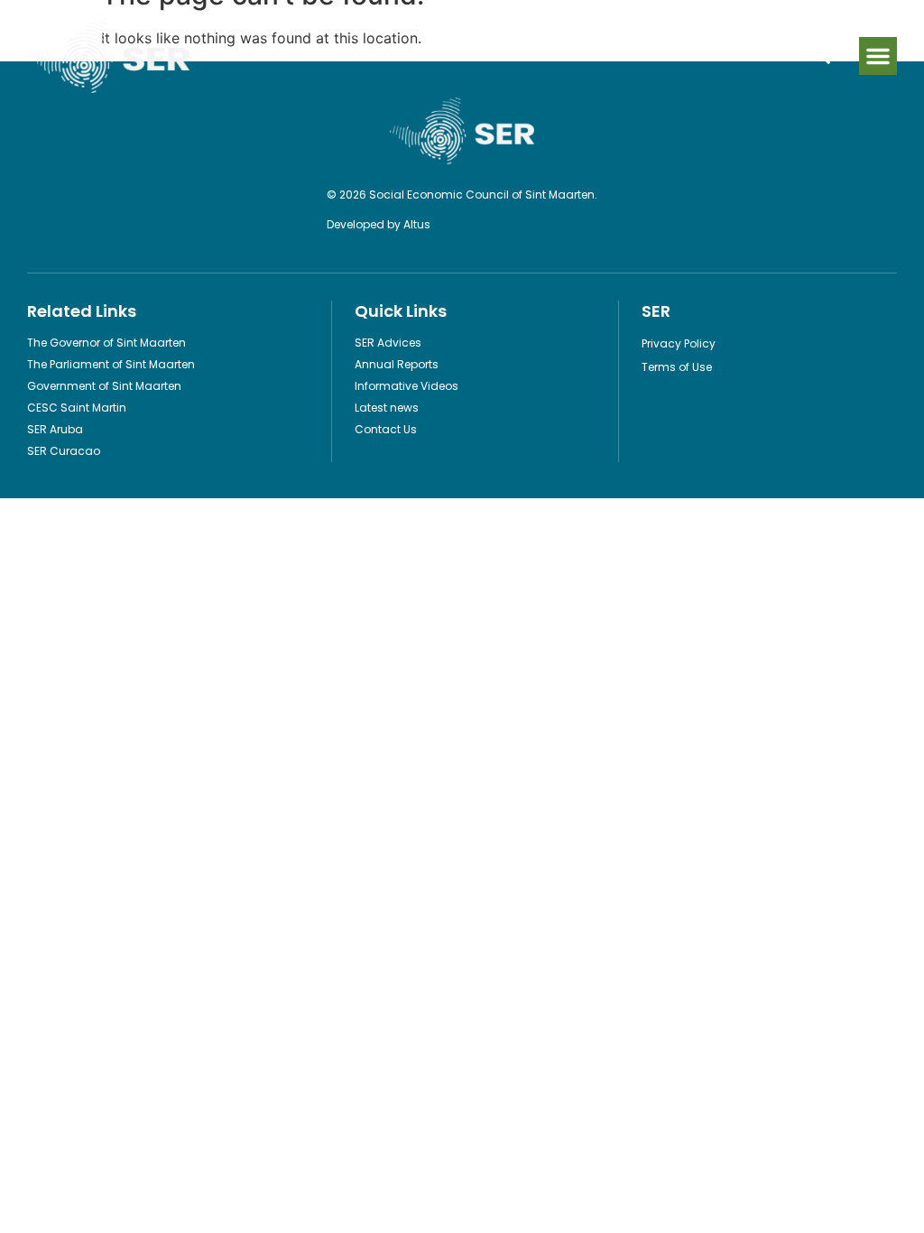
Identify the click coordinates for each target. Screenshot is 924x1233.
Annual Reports (397, 364)
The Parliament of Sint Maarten (111, 364)
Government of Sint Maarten (104, 386)
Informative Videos (406, 386)
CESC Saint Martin (76, 407)
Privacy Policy (679, 343)
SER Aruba (55, 429)
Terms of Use (677, 367)
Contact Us (386, 429)
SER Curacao (63, 451)
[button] (878, 56)
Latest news (387, 407)
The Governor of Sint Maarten (106, 342)
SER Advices (388, 342)
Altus (416, 224)
